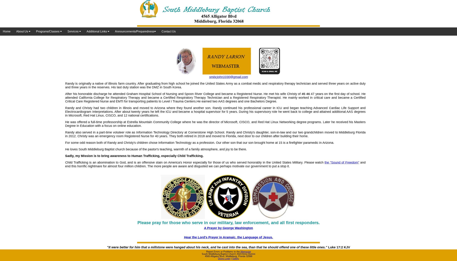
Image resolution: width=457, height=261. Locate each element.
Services (73, 31)
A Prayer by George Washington (228, 228)
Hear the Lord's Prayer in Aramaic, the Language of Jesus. (228, 237)
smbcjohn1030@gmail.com (228, 77)
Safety (235, 258)
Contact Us (169, 31)
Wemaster (245, 251)
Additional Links (97, 31)
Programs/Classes (48, 31)
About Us (22, 31)
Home (7, 31)
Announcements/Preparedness (134, 31)
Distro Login (224, 258)
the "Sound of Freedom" (342, 162)
